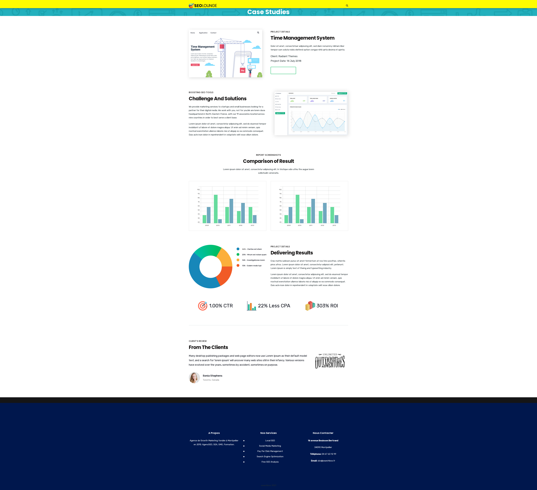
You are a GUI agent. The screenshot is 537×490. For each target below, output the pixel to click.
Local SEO (270, 440)
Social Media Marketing (270, 446)
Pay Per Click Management (270, 451)
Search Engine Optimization (270, 456)
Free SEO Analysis (270, 462)
